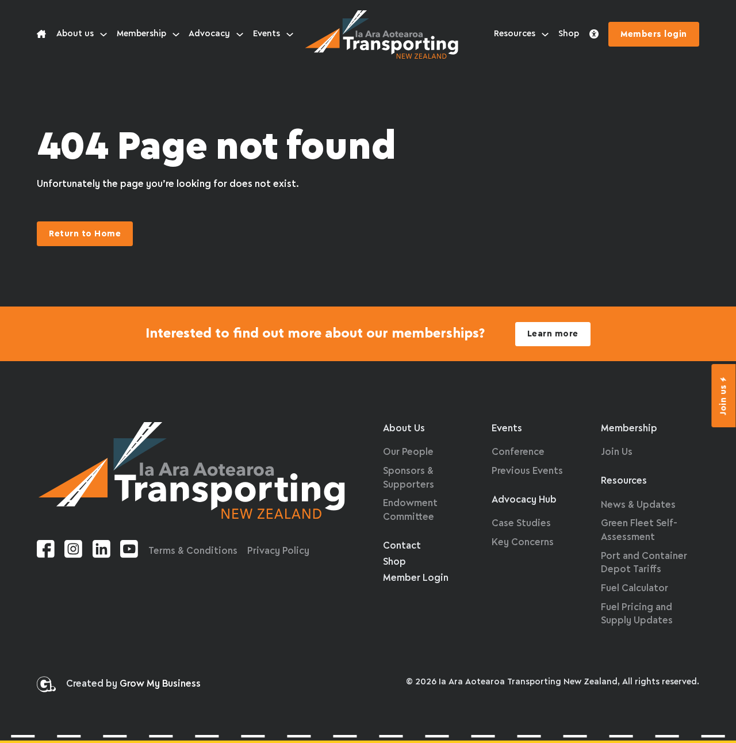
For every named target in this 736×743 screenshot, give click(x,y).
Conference (518, 452)
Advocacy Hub (524, 500)
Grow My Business (160, 684)
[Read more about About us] (41, 34)
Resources (514, 34)
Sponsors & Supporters (408, 478)
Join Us (616, 452)
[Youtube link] (129, 551)
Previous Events (527, 471)
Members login (653, 34)
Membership (141, 34)
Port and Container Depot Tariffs (644, 563)
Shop (568, 34)
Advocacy (209, 34)
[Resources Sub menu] (545, 34)
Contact (402, 546)
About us (75, 34)
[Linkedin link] (101, 551)
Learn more (552, 334)
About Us (404, 428)
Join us (724, 399)
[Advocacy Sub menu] (240, 34)
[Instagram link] (73, 551)
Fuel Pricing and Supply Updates (637, 614)
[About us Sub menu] (103, 34)
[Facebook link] (46, 551)
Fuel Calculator (634, 588)
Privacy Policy (278, 551)
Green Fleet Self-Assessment (639, 530)
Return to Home (85, 234)
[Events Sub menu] (290, 34)
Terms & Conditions (192, 551)
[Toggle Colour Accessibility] (594, 34)
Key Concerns (523, 542)
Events (266, 34)
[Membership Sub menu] (176, 34)
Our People (408, 452)
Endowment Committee (410, 510)
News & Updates (638, 505)
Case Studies (521, 523)
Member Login (415, 578)
